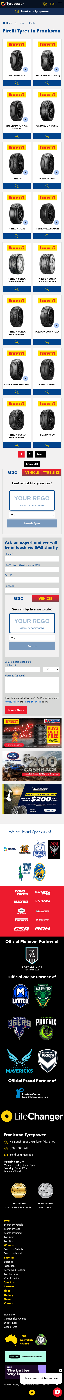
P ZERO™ (16, 178)
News (7, 1299)
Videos (8, 1303)
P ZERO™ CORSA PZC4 (47, 331)
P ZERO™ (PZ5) (17, 228)
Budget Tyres (10, 1322)
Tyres (7, 1220)
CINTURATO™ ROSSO (47, 126)
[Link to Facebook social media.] (32, 1393)
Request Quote (16, 709)
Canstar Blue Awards (15, 1318)
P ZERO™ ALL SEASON (47, 228)
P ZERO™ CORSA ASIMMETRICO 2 (47, 280)
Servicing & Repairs (14, 1270)
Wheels (9, 1245)
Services (9, 1257)
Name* (9, 554)
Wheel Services (12, 1278)
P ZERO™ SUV (47, 435)
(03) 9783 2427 (20, 1148)
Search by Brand (13, 1233)
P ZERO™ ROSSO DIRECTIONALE (17, 436)
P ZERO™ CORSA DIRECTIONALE (16, 333)
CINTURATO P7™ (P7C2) (47, 75)
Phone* (22, 565)
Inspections (9, 1265)
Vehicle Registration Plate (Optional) (18, 663)
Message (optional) (15, 675)
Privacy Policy (12, 701)
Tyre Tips (8, 1241)
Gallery (8, 1295)
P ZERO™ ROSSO (47, 384)
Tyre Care (9, 1237)
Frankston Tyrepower (34, 11)
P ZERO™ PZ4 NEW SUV (16, 384)
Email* (8, 575)
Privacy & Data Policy (22, 1384)
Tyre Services (11, 1274)
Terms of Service (32, 701)
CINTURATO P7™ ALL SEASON (16, 127)
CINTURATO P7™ (16, 75)
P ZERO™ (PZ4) (47, 178)
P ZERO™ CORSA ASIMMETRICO (16, 280)
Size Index (9, 1314)
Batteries (8, 1261)
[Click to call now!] (44, 4)
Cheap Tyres (10, 1326)
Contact (9, 1286)
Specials (9, 1282)
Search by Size (12, 1228)
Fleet (7, 1290)
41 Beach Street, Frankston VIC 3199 (32, 1142)
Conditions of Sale (41, 1384)
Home (8, 23)
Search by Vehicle (13, 1224)
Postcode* (10, 586)
